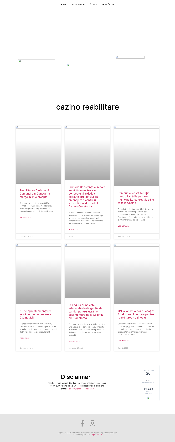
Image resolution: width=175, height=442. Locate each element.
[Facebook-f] (82, 423)
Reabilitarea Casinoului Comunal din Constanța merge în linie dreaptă (35, 193)
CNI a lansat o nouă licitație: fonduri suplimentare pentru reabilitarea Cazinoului (136, 314)
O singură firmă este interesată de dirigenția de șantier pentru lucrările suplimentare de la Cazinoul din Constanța (86, 311)
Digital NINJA (96, 434)
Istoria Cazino (78, 4)
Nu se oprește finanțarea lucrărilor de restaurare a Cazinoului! (36, 314)
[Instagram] (92, 423)
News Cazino (108, 4)
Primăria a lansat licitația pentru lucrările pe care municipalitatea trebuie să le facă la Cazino (136, 197)
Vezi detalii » (25, 217)
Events (93, 4)
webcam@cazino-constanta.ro (81, 389)
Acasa (63, 4)
